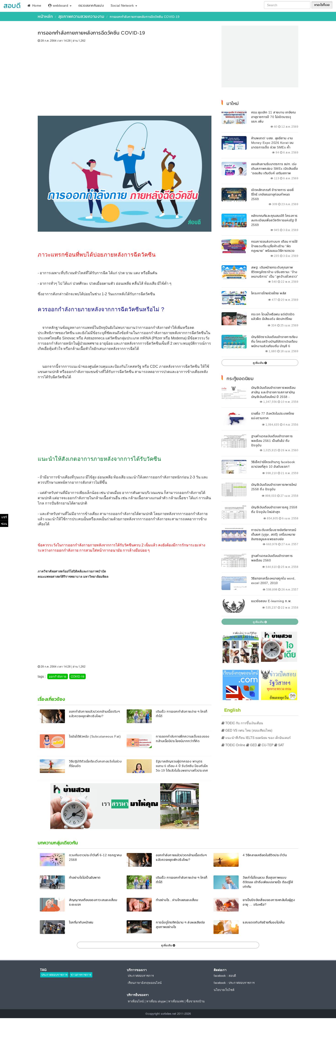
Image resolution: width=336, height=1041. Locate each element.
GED (253, 745)
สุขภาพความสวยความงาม (81, 16)
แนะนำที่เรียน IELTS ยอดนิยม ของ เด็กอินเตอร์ (257, 737)
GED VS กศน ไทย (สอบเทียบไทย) (248, 730)
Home (36, 5)
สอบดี (12, 5)
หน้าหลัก (45, 16)
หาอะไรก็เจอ (322, 5)
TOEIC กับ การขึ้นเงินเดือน (243, 723)
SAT (280, 745)
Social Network (123, 5)
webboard (60, 5)
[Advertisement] (124, 77)
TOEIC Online (234, 745)
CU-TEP (267, 745)
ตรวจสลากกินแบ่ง (91, 5)
